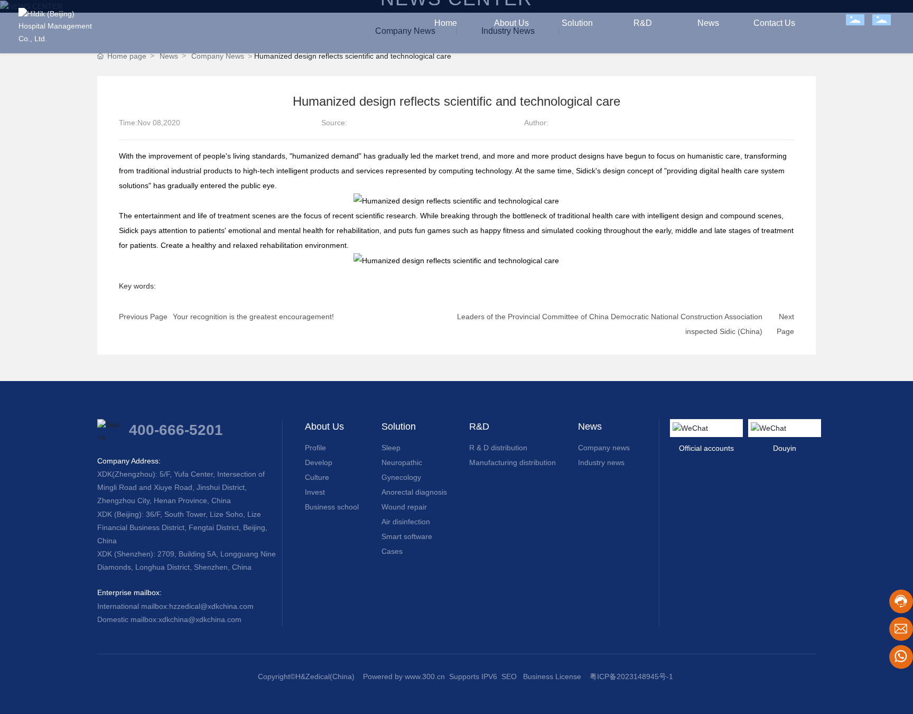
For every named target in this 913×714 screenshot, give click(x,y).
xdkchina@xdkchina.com (200, 619)
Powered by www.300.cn (404, 676)
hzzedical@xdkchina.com (211, 606)
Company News (217, 56)
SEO (509, 676)
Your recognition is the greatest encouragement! (253, 316)
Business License (552, 676)
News (169, 56)
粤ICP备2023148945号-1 (631, 676)
